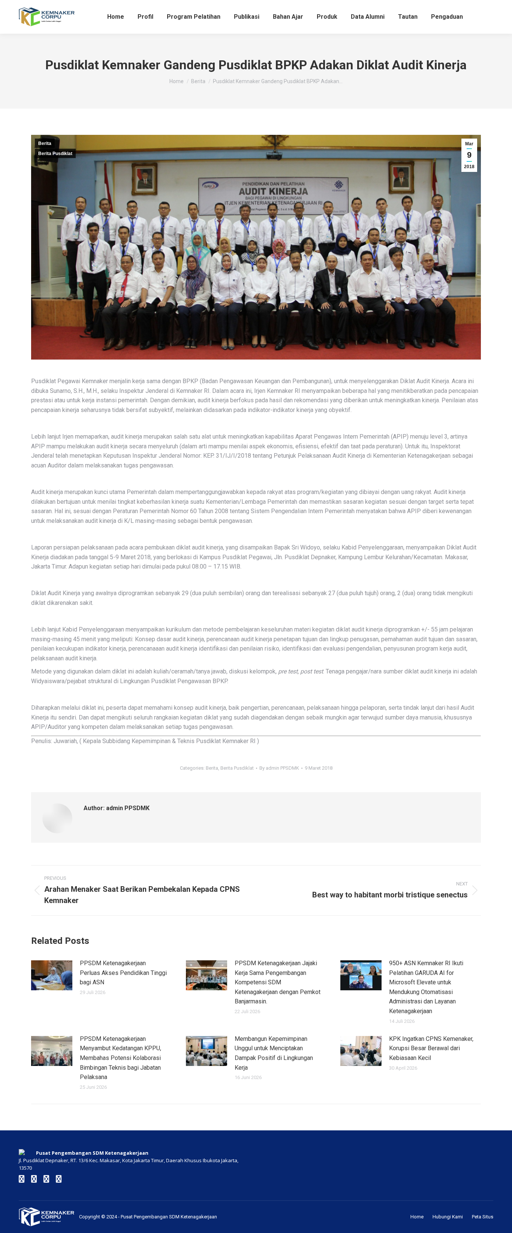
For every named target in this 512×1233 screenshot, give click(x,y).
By (279, 768)
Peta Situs (482, 1217)
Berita (44, 143)
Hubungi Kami (448, 1217)
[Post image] (51, 975)
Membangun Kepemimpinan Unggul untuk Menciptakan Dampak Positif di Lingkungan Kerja (274, 1053)
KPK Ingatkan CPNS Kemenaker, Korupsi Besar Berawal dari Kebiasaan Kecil (431, 1048)
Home (417, 1217)
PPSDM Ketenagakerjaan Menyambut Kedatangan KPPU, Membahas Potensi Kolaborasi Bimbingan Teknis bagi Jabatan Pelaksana (120, 1058)
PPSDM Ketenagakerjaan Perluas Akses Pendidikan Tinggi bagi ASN (123, 973)
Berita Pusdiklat (55, 153)
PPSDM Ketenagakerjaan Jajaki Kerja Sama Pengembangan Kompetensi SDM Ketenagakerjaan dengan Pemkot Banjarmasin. (277, 982)
